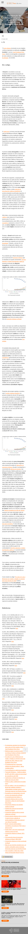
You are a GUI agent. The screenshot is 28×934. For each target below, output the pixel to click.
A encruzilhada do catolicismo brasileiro (15, 770)
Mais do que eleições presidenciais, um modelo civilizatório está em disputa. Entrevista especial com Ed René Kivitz (15, 846)
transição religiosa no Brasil (14, 319)
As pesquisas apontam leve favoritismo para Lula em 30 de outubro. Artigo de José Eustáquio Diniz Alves (15, 747)
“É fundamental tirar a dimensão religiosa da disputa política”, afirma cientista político (14, 766)
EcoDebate (5, 58)
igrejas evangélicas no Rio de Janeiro (14, 510)
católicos (4, 217)
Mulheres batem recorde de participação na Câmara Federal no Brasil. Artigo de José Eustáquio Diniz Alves (15, 752)
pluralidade (5, 243)
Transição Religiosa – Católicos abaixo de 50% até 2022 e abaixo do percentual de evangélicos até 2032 (16, 774)
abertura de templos (16, 469)
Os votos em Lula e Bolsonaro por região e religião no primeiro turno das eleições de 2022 (13, 578)
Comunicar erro (7, 856)
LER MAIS (5, 876)
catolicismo (6, 131)
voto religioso (7, 48)
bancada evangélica (7, 523)
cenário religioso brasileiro (13, 393)
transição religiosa (18, 257)
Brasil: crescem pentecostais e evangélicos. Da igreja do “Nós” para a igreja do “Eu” (15, 825)
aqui (17, 628)
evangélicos (5, 223)
